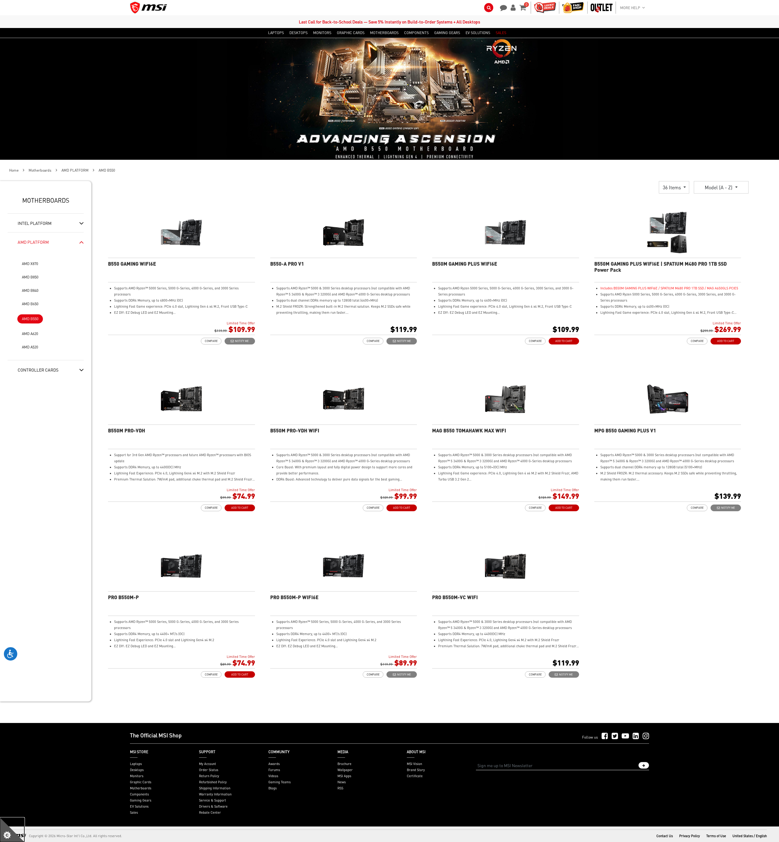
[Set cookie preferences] (12, 830)
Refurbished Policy (213, 782)
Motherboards (40, 170)
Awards (274, 764)
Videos (273, 776)
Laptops (136, 764)
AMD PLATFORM (75, 170)
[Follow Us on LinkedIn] (636, 736)
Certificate (415, 776)
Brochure (344, 764)
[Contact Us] (501, 7)
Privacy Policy (689, 836)
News (341, 782)
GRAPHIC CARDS (351, 33)
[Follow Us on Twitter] (615, 736)
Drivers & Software (213, 806)
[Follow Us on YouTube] (625, 736)
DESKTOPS (298, 33)
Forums (274, 770)
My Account (207, 764)
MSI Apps (344, 776)
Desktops (137, 770)
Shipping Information (214, 788)
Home (14, 170)
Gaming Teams (279, 782)
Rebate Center (210, 812)
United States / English (749, 836)
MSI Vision (414, 764)
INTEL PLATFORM (34, 223)
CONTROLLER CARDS (38, 369)
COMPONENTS (416, 33)
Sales (134, 812)
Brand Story (416, 770)
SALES (501, 33)
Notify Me (241, 341)
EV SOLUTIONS (478, 33)
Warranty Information (215, 794)
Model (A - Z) (719, 187)
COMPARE (211, 341)
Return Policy (209, 776)
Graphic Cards (140, 782)
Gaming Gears (140, 800)
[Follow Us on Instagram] (646, 736)
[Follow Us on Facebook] (605, 736)
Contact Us (664, 836)
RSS (340, 788)
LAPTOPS (276, 33)
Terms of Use (716, 836)
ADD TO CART (563, 341)
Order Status (208, 770)
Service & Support (212, 800)
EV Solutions (139, 806)
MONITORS (322, 33)
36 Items (672, 187)
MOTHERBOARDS (384, 33)
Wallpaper (345, 770)
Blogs (272, 788)
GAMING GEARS (447, 33)
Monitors (136, 776)
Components (139, 794)
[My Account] (512, 7)
